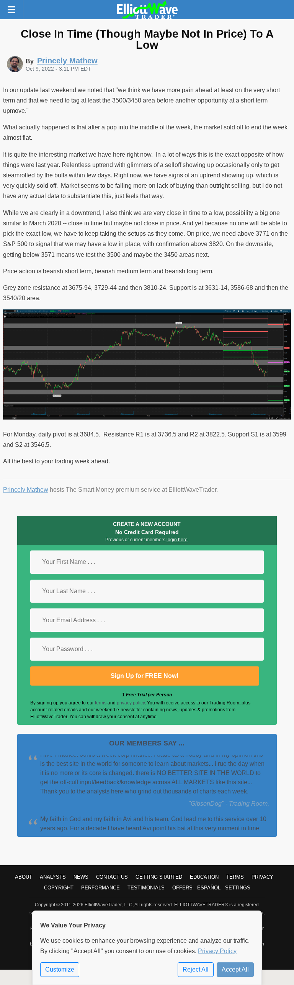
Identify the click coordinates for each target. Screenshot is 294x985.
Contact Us (112, 877)
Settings (237, 888)
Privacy (262, 877)
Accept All (235, 969)
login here (177, 539)
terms (100, 703)
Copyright (59, 888)
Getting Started (159, 877)
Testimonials (146, 888)
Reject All (196, 969)
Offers (182, 888)
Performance (100, 888)
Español (208, 888)
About (23, 877)
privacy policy (131, 703)
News (81, 877)
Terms (235, 877)
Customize (59, 969)
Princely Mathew (25, 489)
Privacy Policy (217, 951)
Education (204, 877)
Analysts (53, 877)
